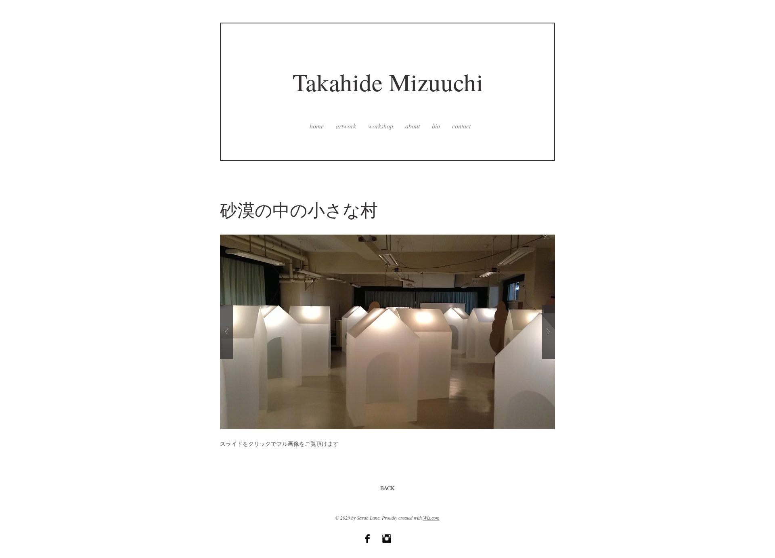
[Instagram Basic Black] (386, 538)
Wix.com (431, 517)
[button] (387, 332)
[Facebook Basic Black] (367, 538)
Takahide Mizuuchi (388, 81)
